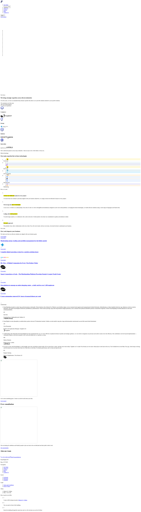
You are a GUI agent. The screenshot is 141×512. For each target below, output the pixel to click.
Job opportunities (5, 448)
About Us (6, 8)
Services (6, 7)
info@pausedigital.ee (16, 457)
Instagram (6, 478)
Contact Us (6, 12)
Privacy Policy (7, 486)
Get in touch (3, 17)
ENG (2, 15)
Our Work (6, 5)
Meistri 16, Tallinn (23, 500)
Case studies (3, 236)
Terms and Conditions (9, 485)
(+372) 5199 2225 (6, 457)
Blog (5, 11)
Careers (5, 10)
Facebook (6, 477)
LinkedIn (6, 480)
